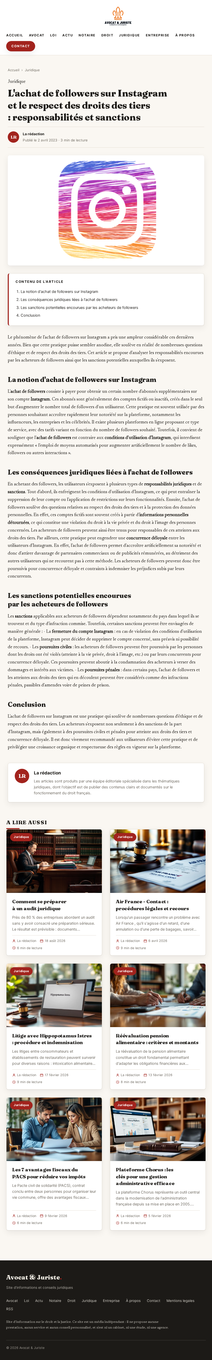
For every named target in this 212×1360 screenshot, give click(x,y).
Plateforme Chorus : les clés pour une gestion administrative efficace (145, 1176)
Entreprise (158, 35)
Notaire (87, 35)
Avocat (36, 35)
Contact (20, 46)
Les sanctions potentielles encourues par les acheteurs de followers (79, 307)
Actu (67, 35)
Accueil (14, 35)
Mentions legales (180, 1301)
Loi (53, 35)
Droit (107, 35)
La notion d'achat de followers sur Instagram (59, 291)
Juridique (129, 35)
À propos (185, 35)
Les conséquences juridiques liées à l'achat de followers (69, 299)
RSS (9, 1309)
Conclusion (30, 315)
